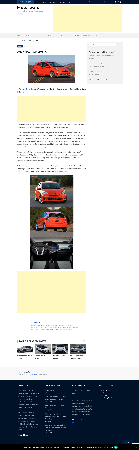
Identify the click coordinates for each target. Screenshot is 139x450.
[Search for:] (95, 2)
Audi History (49, 390)
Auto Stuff (28, 36)
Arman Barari (35, 322)
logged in (31, 375)
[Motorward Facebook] (115, 2)
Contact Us (86, 36)
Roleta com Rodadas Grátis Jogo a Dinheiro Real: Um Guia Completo (55, 427)
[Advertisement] (87, 18)
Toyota (20, 46)
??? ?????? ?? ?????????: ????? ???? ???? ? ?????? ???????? (49, 2)
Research (40, 36)
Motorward (28, 7)
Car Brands (65, 36)
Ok (116, 447)
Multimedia (52, 36)
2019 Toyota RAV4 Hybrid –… (41, 357)
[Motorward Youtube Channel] (121, 2)
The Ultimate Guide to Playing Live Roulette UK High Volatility (55, 416)
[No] (137, 447)
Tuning (76, 36)
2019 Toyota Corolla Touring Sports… (77, 357)
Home (19, 36)
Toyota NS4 (23, 89)
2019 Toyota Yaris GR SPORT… (59, 357)
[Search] (104, 2)
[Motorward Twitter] (118, 2)
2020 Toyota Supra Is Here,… (24, 357)
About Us (95, 36)
